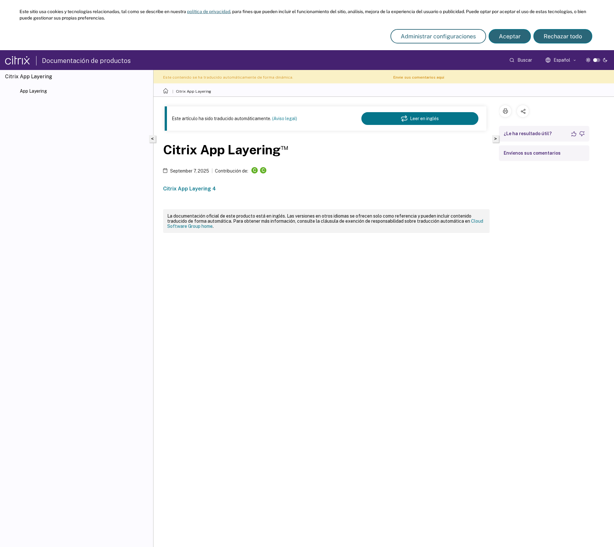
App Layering (33, 91)
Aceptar (510, 36)
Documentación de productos (86, 61)
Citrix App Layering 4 (189, 189)
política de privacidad (208, 11)
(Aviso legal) (284, 118)
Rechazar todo (563, 36)
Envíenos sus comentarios (532, 153)
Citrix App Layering (193, 91)
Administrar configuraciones (438, 36)
